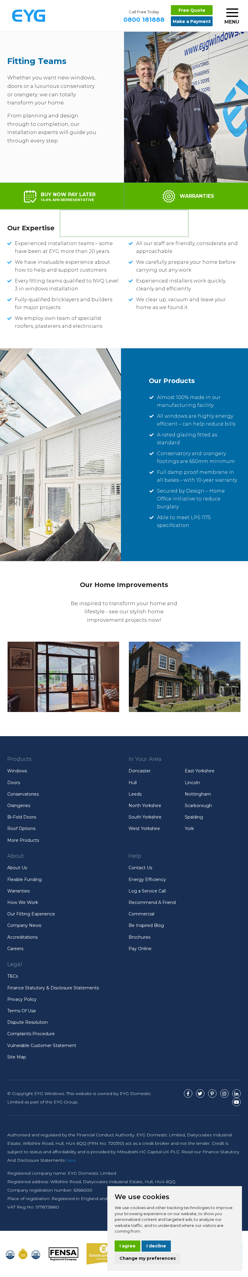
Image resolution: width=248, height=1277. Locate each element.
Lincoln (192, 782)
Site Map (16, 1057)
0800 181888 (144, 16)
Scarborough (198, 805)
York (189, 828)
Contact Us (140, 867)
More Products (23, 840)
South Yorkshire (145, 817)
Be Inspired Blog (146, 925)
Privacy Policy (22, 999)
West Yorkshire (144, 828)
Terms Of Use (21, 1011)
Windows (17, 771)
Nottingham (198, 794)
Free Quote (191, 10)
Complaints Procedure (31, 1033)
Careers (15, 948)
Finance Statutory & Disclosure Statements (53, 988)
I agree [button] (127, 1246)
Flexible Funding (24, 879)
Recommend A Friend (152, 902)
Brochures (139, 937)
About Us (17, 867)
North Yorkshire (145, 805)
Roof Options (21, 828)
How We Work (22, 902)
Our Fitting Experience (31, 914)
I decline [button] (156, 1246)
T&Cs (12, 976)
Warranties (18, 891)
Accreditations (22, 937)
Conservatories (23, 794)
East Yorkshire (199, 771)
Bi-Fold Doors (21, 817)
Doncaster (140, 771)
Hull (133, 782)
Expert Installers (132, 223)
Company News (24, 925)
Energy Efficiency (147, 879)
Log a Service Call (147, 891)
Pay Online (140, 948)
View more (63, 677)
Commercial (141, 914)
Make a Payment (192, 21)
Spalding (194, 817)
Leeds (135, 794)
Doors (13, 782)
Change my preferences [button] (147, 1258)
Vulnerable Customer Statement (41, 1045)
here (71, 1160)
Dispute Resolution (27, 1022)
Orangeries (18, 805)
